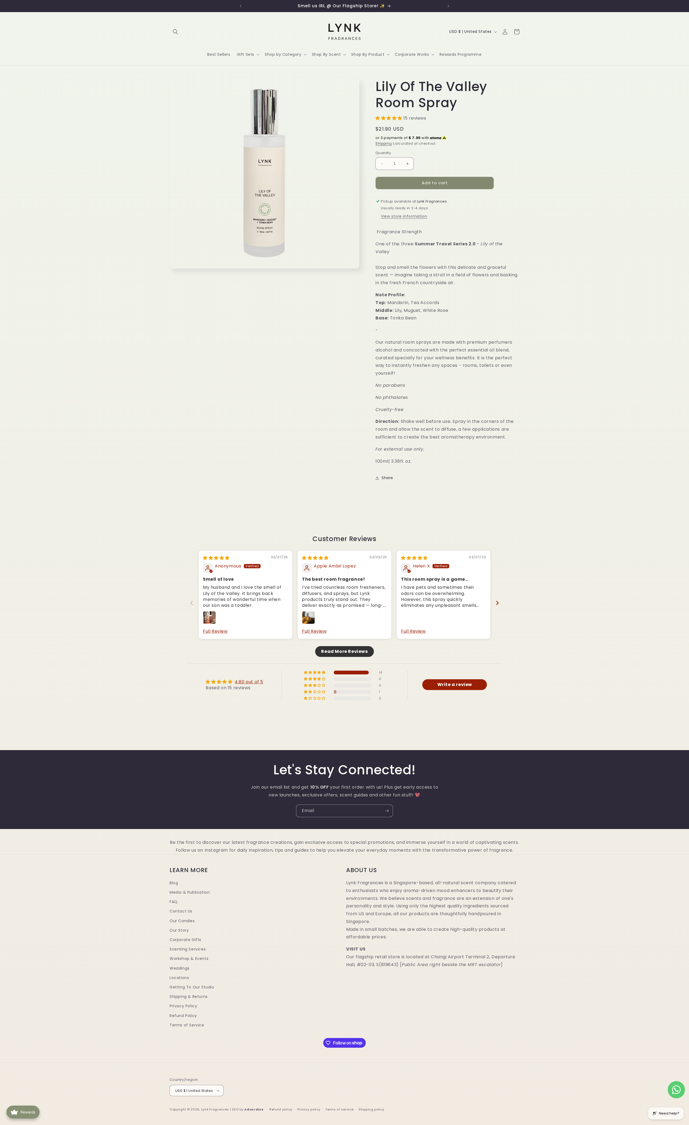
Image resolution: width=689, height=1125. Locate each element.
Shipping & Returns (189, 996)
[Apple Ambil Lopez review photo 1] (308, 617)
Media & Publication (190, 892)
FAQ (174, 901)
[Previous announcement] (241, 6)
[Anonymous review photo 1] (209, 617)
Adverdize (254, 1109)
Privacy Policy (183, 1006)
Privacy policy (309, 1109)
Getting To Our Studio (192, 987)
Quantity (383, 153)
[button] (175, 32)
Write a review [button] (454, 684)
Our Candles (182, 920)
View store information (404, 216)
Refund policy (280, 1109)
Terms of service (339, 1109)
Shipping (383, 143)
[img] (216, 558)
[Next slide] (497, 603)
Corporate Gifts (185, 939)
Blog (174, 883)
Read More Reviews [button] (344, 651)
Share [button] (387, 477)
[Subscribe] (387, 810)
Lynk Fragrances (215, 1109)
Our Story (179, 930)
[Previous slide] (191, 603)
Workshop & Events (189, 958)
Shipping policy (371, 1109)
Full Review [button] (215, 631)
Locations (179, 977)
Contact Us (181, 911)
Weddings (179, 968)
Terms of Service (187, 1025)
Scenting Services (188, 949)
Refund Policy (183, 1015)
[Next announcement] (448, 6)
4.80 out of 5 (249, 682)
